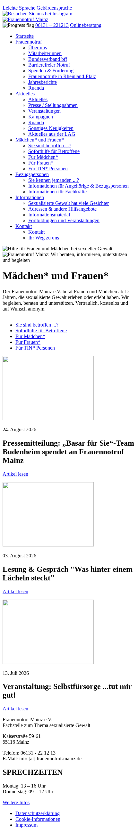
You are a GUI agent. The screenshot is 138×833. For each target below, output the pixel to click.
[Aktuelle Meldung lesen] (48, 418)
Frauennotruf (28, 41)
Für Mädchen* (43, 157)
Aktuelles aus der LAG (51, 134)
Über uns (37, 47)
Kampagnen (40, 116)
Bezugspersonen (32, 174)
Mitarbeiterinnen (45, 53)
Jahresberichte (42, 82)
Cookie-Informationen (37, 819)
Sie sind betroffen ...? (49, 145)
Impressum (26, 825)
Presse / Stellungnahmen (53, 105)
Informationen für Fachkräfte (57, 191)
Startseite (24, 36)
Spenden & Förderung (50, 70)
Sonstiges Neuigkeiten (50, 128)
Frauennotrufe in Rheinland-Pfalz (62, 76)
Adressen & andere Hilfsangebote (62, 209)
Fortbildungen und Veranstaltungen (63, 220)
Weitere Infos (16, 802)
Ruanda (36, 88)
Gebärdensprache (54, 8)
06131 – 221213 (52, 25)
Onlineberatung (85, 25)
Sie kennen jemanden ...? (53, 180)
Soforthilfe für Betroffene (54, 151)
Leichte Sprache (19, 8)
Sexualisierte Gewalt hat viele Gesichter (68, 203)
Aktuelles (25, 93)
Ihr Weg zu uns (43, 237)
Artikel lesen (15, 474)
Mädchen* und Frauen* (39, 139)
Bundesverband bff (47, 59)
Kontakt (23, 226)
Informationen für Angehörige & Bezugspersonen (78, 186)
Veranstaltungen (44, 111)
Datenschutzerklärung (37, 813)
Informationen (29, 197)
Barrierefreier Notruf (49, 65)
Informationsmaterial (49, 214)
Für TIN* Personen (48, 168)
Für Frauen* (40, 163)
